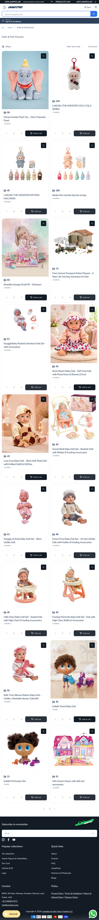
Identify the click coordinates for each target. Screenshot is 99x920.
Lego (4, 873)
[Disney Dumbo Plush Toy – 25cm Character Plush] (25, 108)
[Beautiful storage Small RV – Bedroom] (25, 276)
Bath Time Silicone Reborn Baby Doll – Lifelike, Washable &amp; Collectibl (22, 696)
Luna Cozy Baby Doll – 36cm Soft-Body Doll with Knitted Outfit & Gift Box (25, 462)
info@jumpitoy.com (10, 905)
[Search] (93, 13)
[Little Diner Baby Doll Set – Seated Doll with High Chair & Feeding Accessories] (25, 608)
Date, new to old (73, 46)
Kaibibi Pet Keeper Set (15, 781)
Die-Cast (6, 863)
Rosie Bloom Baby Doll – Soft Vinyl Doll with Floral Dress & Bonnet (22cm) (71, 372)
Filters (8, 46)
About (54, 853)
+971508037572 (10, 901)
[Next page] (55, 808)
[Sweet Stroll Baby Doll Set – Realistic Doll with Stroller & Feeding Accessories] (73, 440)
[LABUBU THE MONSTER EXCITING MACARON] (25, 186)
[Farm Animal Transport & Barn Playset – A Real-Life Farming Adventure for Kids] (73, 264)
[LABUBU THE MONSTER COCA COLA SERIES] (73, 97)
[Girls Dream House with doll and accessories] (73, 772)
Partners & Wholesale (61, 873)
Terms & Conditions (73, 893)
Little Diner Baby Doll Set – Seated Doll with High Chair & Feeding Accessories (23, 618)
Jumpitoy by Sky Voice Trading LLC (58, 911)
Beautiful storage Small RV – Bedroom (22, 284)
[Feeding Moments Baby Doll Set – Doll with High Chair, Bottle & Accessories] (73, 608)
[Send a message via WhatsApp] (93, 914)
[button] (95, 2)
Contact (54, 858)
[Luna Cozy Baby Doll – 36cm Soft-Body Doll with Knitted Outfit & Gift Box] (25, 452)
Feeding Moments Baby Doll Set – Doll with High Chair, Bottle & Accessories (73, 618)
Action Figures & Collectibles (14, 858)
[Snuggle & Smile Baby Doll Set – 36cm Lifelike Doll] (25, 530)
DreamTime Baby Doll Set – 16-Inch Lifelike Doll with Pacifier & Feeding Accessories (73, 540)
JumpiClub (55, 868)
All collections (8, 853)
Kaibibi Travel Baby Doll (64, 706)
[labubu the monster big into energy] (73, 186)
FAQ (53, 863)
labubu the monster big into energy (69, 195)
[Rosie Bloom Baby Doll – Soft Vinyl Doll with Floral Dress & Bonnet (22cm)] (73, 362)
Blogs (53, 878)
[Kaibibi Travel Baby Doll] (73, 697)
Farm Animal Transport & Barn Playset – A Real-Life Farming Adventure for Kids (73, 275)
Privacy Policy (57, 893)
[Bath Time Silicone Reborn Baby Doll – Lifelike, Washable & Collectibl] (25, 686)
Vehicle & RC (7, 868)
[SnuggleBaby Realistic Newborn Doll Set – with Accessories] (25, 335)
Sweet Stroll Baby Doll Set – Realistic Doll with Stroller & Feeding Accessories (72, 450)
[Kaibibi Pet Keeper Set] (25, 772)
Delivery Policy (71, 897)
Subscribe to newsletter (15, 824)
